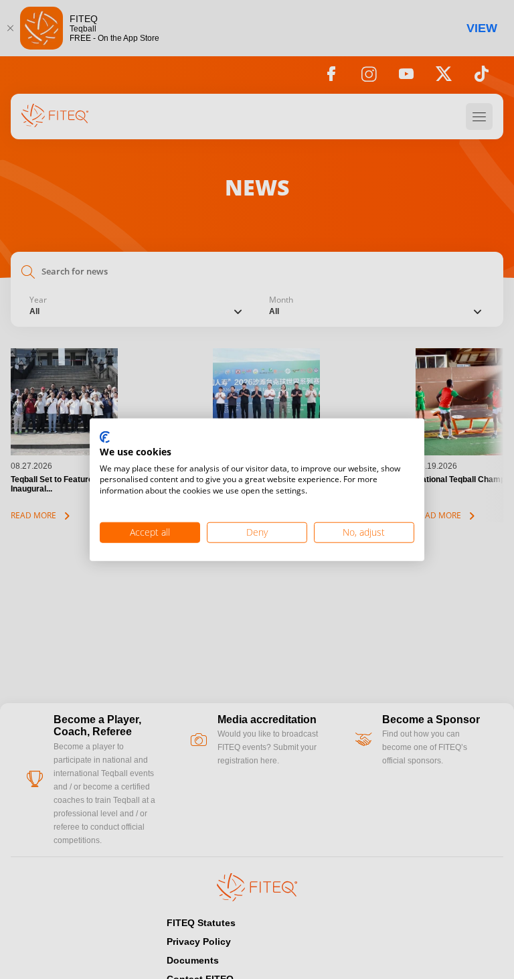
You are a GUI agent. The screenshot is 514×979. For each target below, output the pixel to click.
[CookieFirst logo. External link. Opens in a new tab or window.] (105, 438)
